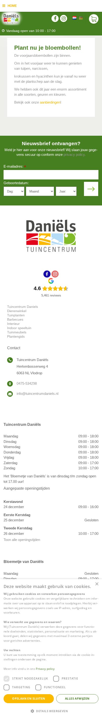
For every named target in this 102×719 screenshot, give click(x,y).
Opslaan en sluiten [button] (28, 699)
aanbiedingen (50, 102)
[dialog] (51, 649)
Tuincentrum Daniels (22, 307)
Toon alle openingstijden (22, 540)
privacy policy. (75, 155)
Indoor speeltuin (19, 328)
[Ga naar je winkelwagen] (93, 19)
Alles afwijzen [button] (77, 699)
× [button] (96, 584)
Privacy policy (45, 669)
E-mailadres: (15, 166)
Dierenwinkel (16, 311)
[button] (51, 711)
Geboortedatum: (16, 183)
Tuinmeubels (16, 332)
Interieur (13, 324)
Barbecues (15, 319)
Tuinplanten (16, 315)
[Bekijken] (93, 19)
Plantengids (16, 336)
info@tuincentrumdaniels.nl (37, 394)
